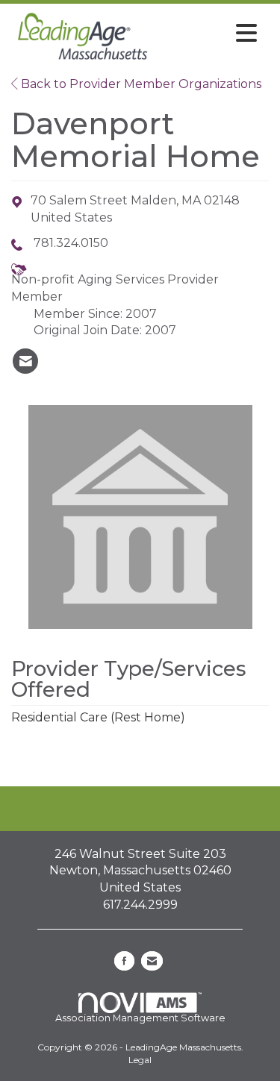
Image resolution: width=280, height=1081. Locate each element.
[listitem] (25, 361)
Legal (140, 1059)
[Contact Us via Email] (152, 961)
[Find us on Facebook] (124, 961)
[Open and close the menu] (209, 33)
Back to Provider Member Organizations (139, 84)
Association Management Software (140, 1018)
